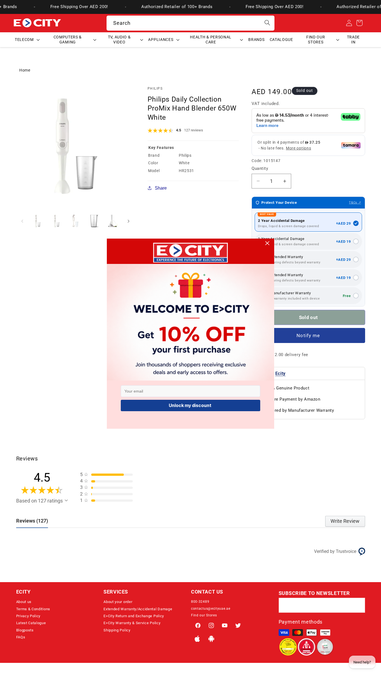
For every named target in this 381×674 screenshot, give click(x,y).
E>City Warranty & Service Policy (131, 623)
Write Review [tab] (345, 521)
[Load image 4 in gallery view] (94, 221)
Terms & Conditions (33, 609)
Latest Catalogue (31, 623)
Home (24, 70)
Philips (155, 88)
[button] (27, 40)
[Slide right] (128, 221)
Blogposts (25, 630)
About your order (117, 602)
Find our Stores (204, 615)
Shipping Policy (116, 630)
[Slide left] (22, 221)
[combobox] (190, 23)
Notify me (308, 335)
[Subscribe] (358, 605)
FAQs (20, 637)
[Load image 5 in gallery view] (113, 221)
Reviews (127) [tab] (32, 521)
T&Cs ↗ (355, 202)
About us (24, 602)
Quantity (260, 168)
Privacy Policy (28, 616)
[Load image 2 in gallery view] (56, 221)
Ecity (280, 373)
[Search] (267, 23)
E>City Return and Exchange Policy (133, 616)
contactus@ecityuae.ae (210, 609)
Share (161, 187)
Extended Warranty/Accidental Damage (137, 609)
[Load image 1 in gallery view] (37, 221)
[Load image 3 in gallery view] (75, 221)
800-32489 (200, 602)
